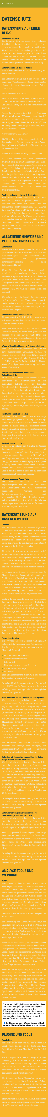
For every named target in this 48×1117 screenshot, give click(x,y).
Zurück (9, 4)
